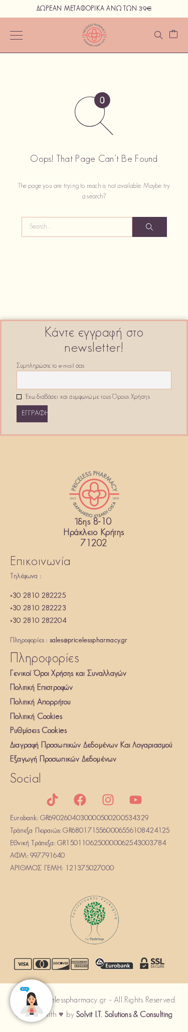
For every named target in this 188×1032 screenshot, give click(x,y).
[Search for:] (77, 227)
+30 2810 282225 (38, 596)
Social (26, 779)
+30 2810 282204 (38, 621)
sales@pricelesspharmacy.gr (89, 640)
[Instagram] (107, 799)
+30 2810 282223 (38, 608)
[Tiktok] (52, 799)
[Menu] (16, 35)
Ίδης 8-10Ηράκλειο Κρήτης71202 (94, 533)
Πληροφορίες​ (44, 659)
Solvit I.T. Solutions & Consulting (124, 1015)
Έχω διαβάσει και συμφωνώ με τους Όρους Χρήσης (87, 397)
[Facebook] (80, 799)
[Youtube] (135, 799)
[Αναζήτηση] (158, 35)
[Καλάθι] (173, 35)
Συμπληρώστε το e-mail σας (50, 366)
